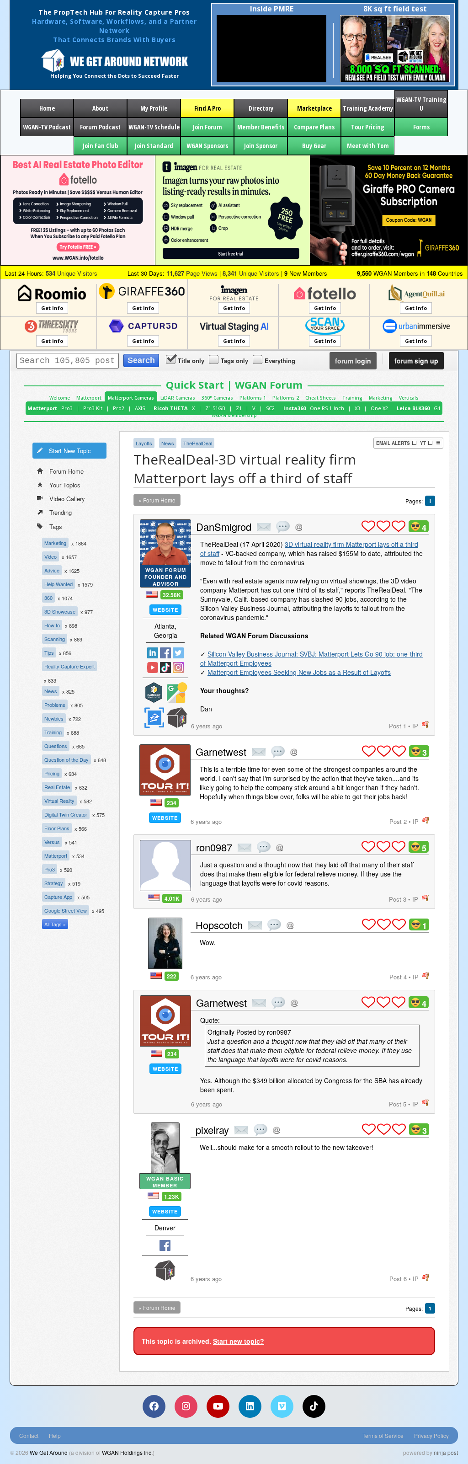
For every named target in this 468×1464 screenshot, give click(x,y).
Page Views (192, 273)
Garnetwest (221, 751)
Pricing (51, 773)
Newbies (54, 718)
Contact (28, 1435)
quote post (283, 527)
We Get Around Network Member (176, 717)
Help (55, 1435)
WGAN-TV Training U (421, 103)
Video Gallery (67, 498)
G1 (437, 408)
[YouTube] (218, 1406)
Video (50, 556)
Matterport (88, 398)
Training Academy (368, 108)
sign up (416, 360)
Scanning (54, 638)
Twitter (178, 652)
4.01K (172, 898)
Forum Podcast (100, 127)
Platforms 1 (252, 398)
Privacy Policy (431, 1435)
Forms (421, 127)
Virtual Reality (59, 800)
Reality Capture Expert (69, 666)
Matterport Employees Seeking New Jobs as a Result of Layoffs (299, 672)
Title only (191, 360)
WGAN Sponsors (207, 145)
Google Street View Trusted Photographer (176, 692)
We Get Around (49, 1452)
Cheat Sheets (320, 398)
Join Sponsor (260, 145)
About (100, 108)
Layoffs (144, 443)
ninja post (446, 1452)
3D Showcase (59, 611)
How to (52, 625)
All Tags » (55, 924)
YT (423, 443)
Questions (55, 745)
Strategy (53, 883)
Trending (60, 512)
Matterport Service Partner (154, 692)
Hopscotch (219, 925)
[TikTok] (314, 1406)
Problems (54, 704)
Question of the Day (66, 759)
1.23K (171, 1196)
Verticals (409, 398)
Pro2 (118, 408)
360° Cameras (217, 398)
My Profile (153, 108)
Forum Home (66, 471)
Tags (55, 526)
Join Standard (154, 145)
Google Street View (65, 910)
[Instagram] (186, 1406)
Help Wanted (58, 584)
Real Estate (57, 787)
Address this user (298, 527)
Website (165, 609)
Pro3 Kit (92, 408)
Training (352, 398)
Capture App (58, 896)
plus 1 (368, 526)
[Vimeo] (282, 1406)
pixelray (212, 1129)
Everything (280, 360)
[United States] (152, 594)
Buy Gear (314, 145)
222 (171, 976)
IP (415, 725)
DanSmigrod (223, 526)
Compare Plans (314, 127)
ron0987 (214, 847)
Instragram (178, 667)
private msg (264, 527)
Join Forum (207, 127)
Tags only (234, 360)
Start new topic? (238, 1341)
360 (48, 597)
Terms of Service (383, 1435)
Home (47, 108)
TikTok (165, 667)
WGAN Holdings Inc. (127, 1452)
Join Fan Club (100, 145)
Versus (52, 841)
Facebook (165, 652)
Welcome (59, 398)
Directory (261, 108)
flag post (425, 724)
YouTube (152, 667)
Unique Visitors (71, 273)
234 (171, 803)
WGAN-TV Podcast (47, 127)
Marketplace (314, 108)
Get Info (52, 308)
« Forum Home (157, 500)
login (353, 360)
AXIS (140, 408)
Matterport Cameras (131, 398)
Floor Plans (56, 828)
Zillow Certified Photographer (154, 717)
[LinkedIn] (250, 1406)
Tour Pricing (367, 127)
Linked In (152, 652)
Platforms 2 (285, 398)
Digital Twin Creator (65, 814)
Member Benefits (260, 127)
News (50, 691)
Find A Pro (207, 108)
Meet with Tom (368, 145)
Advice (51, 570)
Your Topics (64, 485)
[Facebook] (154, 1406)
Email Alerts (393, 443)
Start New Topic (70, 450)
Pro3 (67, 408)
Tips (49, 652)
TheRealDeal (197, 443)
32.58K (172, 595)
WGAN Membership (234, 415)
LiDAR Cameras (177, 398)
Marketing (381, 398)
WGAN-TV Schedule (154, 127)
